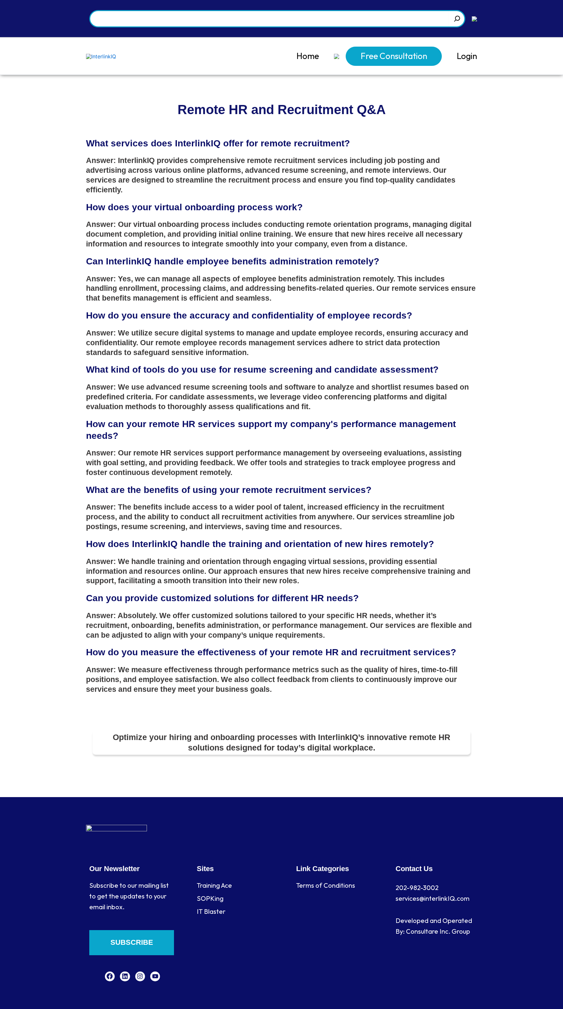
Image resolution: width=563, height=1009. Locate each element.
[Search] (457, 18)
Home (307, 56)
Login (467, 56)
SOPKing (210, 898)
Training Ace (214, 885)
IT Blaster (211, 911)
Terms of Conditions (325, 885)
